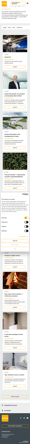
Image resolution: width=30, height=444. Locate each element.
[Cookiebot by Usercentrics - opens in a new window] (22, 194)
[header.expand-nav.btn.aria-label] (27, 3)
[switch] (26, 222)
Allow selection (15, 244)
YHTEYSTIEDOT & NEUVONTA (16, 3)
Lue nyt (15, 66)
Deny (15, 248)
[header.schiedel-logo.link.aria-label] (4, 3)
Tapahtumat (19, 27)
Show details (22, 236)
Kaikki (4, 27)
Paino (13, 27)
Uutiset (9, 27)
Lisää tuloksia (15, 396)
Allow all (15, 240)
